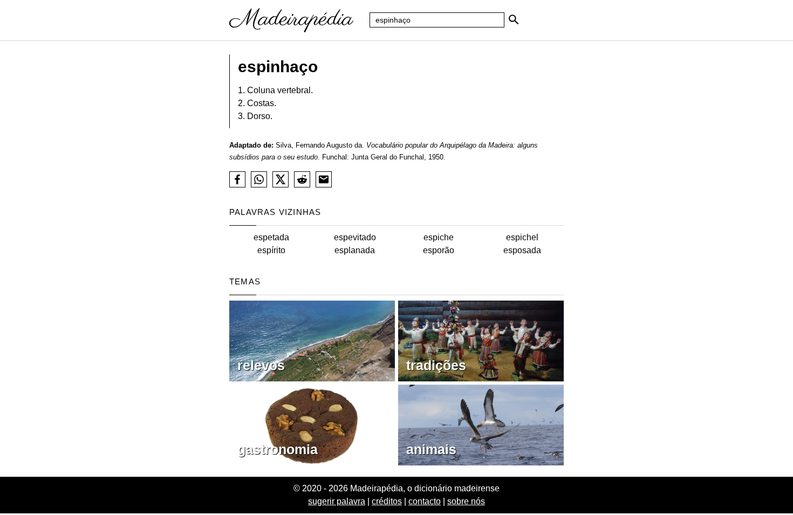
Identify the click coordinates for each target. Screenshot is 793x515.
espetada (271, 237)
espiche (438, 237)
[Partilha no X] (280, 179)
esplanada (354, 250)
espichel (522, 237)
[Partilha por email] (324, 179)
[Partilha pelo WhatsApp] (259, 179)
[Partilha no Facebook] (237, 179)
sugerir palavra (336, 501)
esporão (438, 250)
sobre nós (466, 501)
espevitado (355, 237)
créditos (387, 501)
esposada (522, 250)
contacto (424, 501)
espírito (271, 250)
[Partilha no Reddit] (302, 179)
